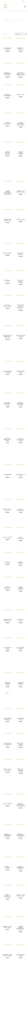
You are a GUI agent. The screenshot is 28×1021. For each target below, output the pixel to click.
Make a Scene (15, 1013)
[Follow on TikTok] (17, 1003)
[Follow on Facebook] (11, 1003)
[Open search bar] (23, 0)
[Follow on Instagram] (14, 1003)
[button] (7, 38)
